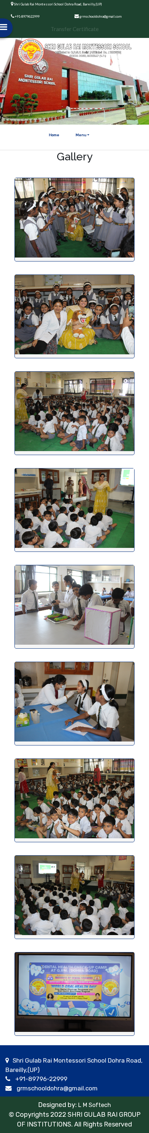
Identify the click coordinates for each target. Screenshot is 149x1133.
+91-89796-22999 (41, 1078)
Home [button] (54, 135)
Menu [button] (81, 135)
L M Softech (94, 1105)
